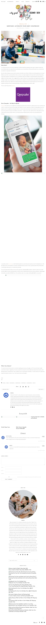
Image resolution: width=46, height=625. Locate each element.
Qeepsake (13, 85)
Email (2, 470)
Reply (43, 436)
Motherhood (10, 1)
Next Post (41, 389)
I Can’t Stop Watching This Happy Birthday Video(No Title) (22, 586)
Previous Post (6, 389)
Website (2, 473)
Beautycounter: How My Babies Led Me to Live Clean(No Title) (22, 605)
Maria (11, 445)
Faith (23, 1)
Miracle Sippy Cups (5, 427)
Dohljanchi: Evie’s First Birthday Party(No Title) (19, 582)
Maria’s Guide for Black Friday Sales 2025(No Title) (20, 569)
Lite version (10, 263)
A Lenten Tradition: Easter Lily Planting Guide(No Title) (21, 595)
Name (2, 467)
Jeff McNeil (9, 436)
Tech (26, 24)
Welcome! (3, 1)
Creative (27, 1)
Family (17, 1)
